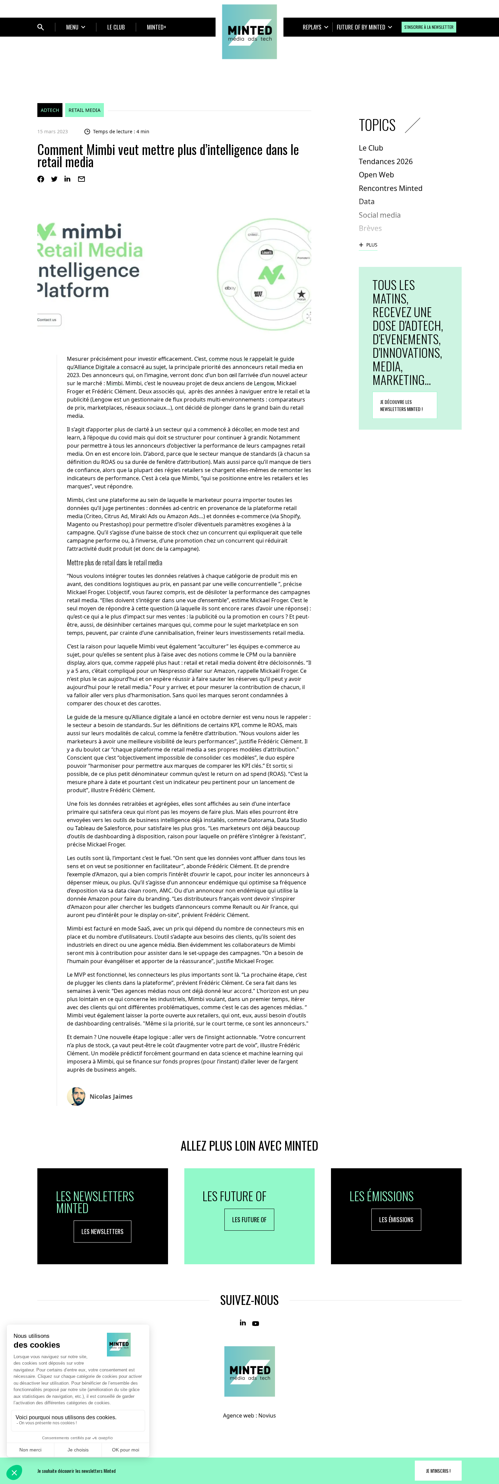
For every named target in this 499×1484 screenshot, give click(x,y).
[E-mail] (81, 179)
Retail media (84, 110)
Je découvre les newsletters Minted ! (401, 405)
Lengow (264, 383)
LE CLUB (116, 27)
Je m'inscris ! (438, 1470)
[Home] (249, 31)
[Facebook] (40, 179)
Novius (267, 1415)
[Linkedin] (67, 179)
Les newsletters (102, 1231)
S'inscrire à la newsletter (429, 27)
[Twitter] (54, 179)
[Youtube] (255, 1323)
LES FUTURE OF (249, 1219)
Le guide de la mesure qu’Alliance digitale (119, 717)
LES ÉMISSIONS (396, 1219)
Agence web (238, 1415)
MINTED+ (156, 27)
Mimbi (114, 383)
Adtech (50, 110)
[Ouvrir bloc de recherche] (40, 27)
